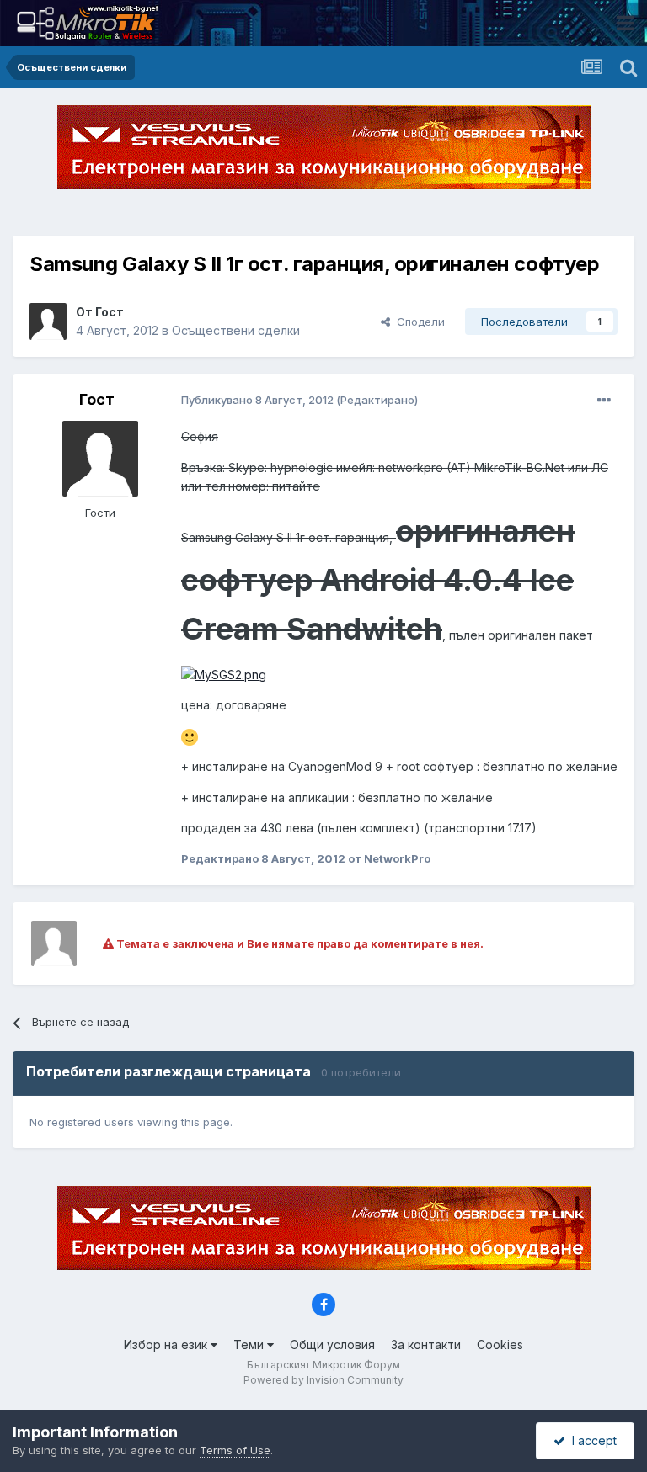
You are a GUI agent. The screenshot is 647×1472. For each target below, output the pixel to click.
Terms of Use (235, 1450)
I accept (591, 1440)
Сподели (417, 321)
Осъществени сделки (236, 330)
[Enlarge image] (223, 674)
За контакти (426, 1344)
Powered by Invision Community (323, 1380)
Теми (250, 1344)
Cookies (500, 1344)
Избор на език (167, 1344)
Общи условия (332, 1344)
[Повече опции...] (604, 401)
